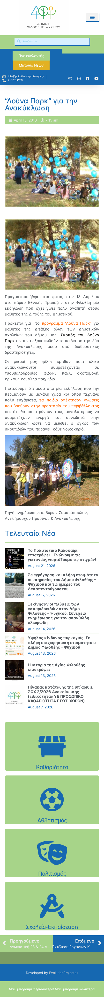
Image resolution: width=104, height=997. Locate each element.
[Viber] (70, 78)
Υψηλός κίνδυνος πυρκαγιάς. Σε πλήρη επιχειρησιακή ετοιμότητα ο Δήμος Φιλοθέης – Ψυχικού (62, 642)
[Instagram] (78, 78)
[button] (92, 17)
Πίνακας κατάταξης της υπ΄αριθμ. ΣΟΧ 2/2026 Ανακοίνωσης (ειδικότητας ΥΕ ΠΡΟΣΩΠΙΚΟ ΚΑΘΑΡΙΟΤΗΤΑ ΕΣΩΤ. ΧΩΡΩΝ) (60, 694)
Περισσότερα (52, 759)
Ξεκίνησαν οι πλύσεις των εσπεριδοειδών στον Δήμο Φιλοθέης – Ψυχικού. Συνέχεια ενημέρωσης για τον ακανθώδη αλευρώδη (58, 613)
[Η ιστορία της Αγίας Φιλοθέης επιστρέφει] (14, 670)
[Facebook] (87, 78)
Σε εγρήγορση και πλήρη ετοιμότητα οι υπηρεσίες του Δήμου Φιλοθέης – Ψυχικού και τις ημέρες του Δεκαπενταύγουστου (63, 581)
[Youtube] (96, 78)
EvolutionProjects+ (63, 973)
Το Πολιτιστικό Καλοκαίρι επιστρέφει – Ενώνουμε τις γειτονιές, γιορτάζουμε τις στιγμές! (62, 555)
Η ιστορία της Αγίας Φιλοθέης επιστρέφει (56, 667)
